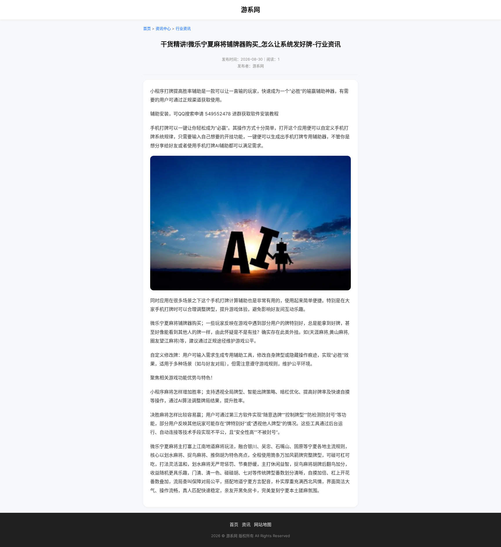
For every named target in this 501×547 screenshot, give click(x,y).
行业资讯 (183, 28)
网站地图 (262, 524)
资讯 (246, 524)
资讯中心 (163, 28)
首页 (147, 28)
